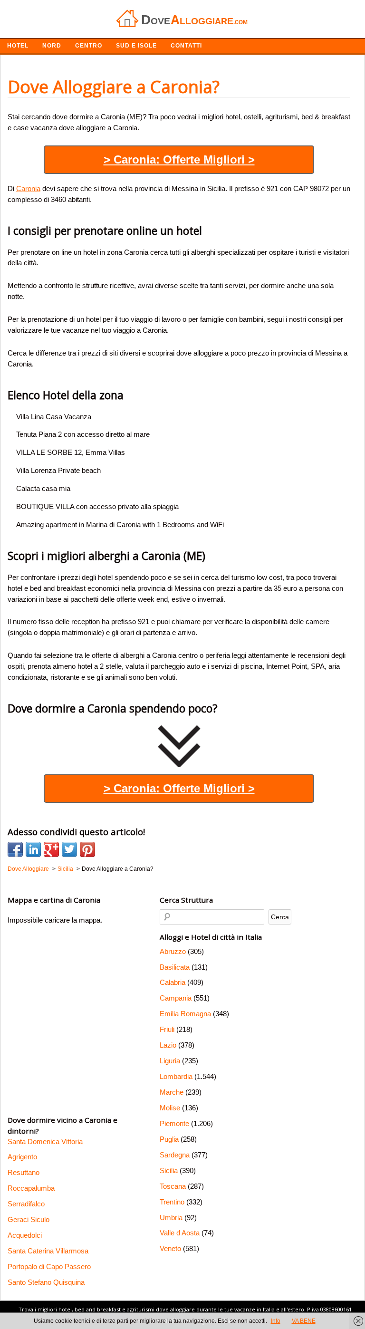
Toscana (173, 1186)
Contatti (186, 45)
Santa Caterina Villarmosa (48, 1251)
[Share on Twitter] (69, 849)
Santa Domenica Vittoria (45, 1141)
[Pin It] (87, 849)
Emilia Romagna (185, 1014)
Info (275, 1321)
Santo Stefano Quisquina (46, 1282)
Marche (171, 1092)
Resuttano (23, 1172)
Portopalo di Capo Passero (49, 1266)
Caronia (28, 188)
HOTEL (18, 45)
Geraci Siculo (28, 1219)
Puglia (169, 1139)
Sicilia (169, 1170)
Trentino (172, 1202)
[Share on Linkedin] (33, 849)
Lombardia (176, 1076)
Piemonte (174, 1123)
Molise (170, 1108)
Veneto (170, 1248)
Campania (176, 998)
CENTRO (88, 45)
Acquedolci (25, 1235)
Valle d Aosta (180, 1233)
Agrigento (22, 1157)
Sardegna (175, 1155)
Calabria (172, 982)
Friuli (167, 1029)
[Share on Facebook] (15, 849)
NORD (51, 45)
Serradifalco (26, 1204)
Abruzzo (173, 951)
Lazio (168, 1045)
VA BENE (304, 1321)
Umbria (171, 1217)
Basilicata (175, 967)
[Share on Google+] (51, 849)
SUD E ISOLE (136, 45)
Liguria (170, 1061)
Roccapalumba (31, 1188)
